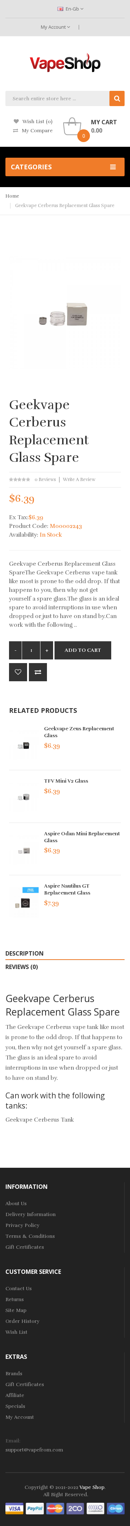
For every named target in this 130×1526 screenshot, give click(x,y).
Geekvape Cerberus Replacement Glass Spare (64, 206)
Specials (15, 1406)
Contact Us (18, 1288)
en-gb (72, 8)
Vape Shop (91, 1487)
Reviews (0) (21, 967)
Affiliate (14, 1395)
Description (24, 953)
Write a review (79, 479)
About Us (16, 1203)
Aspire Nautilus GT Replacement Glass (67, 889)
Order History (22, 1321)
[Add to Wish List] (18, 672)
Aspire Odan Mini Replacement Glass (82, 837)
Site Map (15, 1310)
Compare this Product (38, 672)
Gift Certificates (24, 1247)
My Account (54, 27)
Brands (13, 1373)
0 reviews (45, 479)
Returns (14, 1299)
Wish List (16, 1332)
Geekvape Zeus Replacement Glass (79, 732)
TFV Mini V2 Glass (66, 781)
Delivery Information (30, 1214)
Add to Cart (83, 650)
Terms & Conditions (30, 1236)
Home (12, 196)
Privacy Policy (22, 1225)
